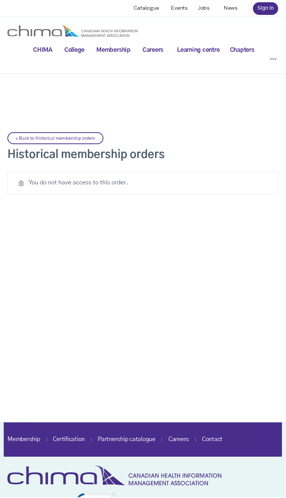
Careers (152, 50)
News (231, 8)
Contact (212, 439)
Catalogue (146, 8)
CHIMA (42, 50)
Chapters (242, 50)
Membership (113, 50)
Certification (69, 439)
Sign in (265, 8)
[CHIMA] (72, 30)
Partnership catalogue (126, 439)
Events (179, 8)
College (74, 50)
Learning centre (198, 50)
